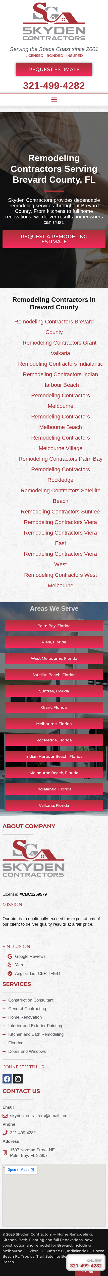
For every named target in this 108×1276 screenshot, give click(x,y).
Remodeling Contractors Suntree (60, 511)
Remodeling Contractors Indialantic (60, 364)
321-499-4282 (54, 85)
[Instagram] (17, 1078)
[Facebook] (7, 1078)
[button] (54, 99)
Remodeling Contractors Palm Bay (60, 459)
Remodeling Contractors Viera (60, 522)
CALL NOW (94, 1260)
